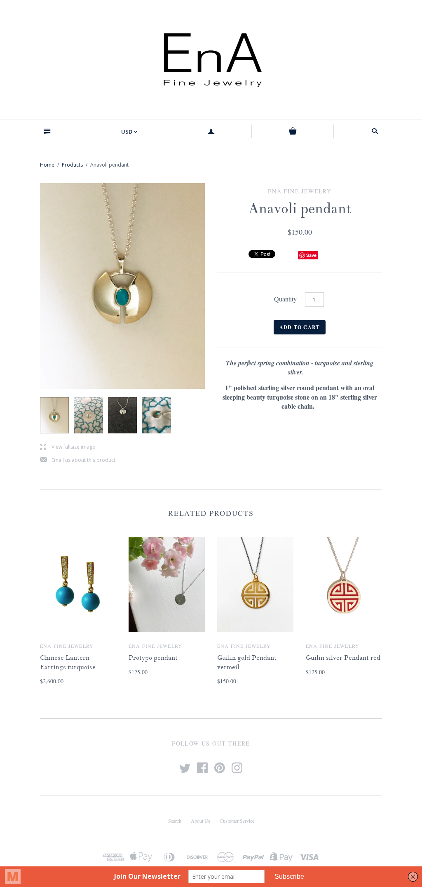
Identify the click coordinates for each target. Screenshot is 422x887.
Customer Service (237, 820)
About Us (200, 820)
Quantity (285, 298)
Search (174, 820)
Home (47, 164)
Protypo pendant (153, 658)
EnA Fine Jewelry (67, 645)
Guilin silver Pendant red (343, 658)
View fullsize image (67, 447)
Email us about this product (77, 460)
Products (72, 164)
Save (311, 255)
